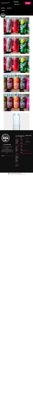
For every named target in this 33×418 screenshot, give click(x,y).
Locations (2, 8)
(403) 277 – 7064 (21, 141)
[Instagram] (5, 155)
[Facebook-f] (7, 155)
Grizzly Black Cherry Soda (11, 93)
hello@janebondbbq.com (24, 144)
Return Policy (27, 141)
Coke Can (6, 16)
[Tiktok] (10, 155)
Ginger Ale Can (8, 54)
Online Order (16, 2)
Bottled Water (7, 112)
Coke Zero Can (8, 35)
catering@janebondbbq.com (25, 150)
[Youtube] (12, 155)
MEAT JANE (9, 8)
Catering (3, 10)
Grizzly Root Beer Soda (10, 73)
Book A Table (16, 4)
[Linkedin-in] (8, 155)
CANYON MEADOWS (17, 153)
